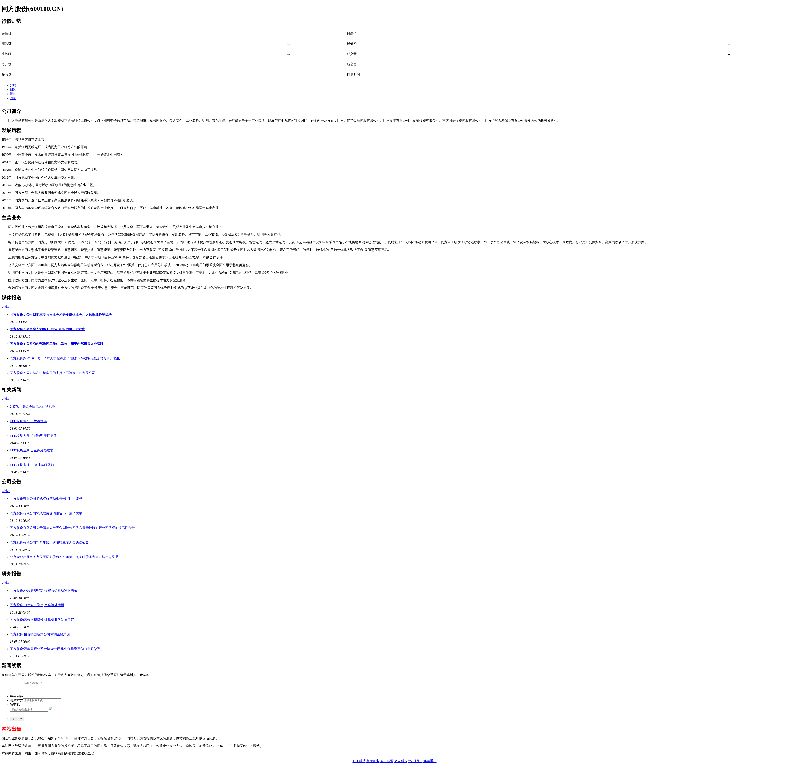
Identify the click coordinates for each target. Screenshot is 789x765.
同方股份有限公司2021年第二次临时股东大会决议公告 (49, 545)
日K (13, 89)
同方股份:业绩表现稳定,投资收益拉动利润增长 (43, 593)
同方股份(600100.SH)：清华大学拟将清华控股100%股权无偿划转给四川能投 (65, 361)
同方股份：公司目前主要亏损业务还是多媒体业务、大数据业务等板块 (61, 318)
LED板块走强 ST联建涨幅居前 (32, 468)
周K (13, 94)
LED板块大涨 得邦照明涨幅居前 (33, 439)
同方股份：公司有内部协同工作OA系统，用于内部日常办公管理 (57, 347)
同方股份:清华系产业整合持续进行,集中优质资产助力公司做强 (55, 652)
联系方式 (16, 703)
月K (13, 98)
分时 (13, 85)
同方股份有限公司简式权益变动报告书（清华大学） (47, 516)
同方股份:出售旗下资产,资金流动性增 (37, 608)
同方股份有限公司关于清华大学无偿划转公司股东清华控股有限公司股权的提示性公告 (72, 531)
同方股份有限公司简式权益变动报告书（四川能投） (47, 502)
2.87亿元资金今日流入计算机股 (32, 410)
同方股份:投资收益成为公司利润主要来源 (40, 637)
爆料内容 (16, 699)
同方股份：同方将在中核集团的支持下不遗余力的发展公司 (52, 376)
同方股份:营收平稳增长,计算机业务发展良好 (42, 623)
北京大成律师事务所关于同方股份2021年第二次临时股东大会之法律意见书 (64, 560)
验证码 (15, 708)
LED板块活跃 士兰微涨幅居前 (31, 453)
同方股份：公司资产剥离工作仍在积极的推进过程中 (47, 332)
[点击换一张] (50, 712)
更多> (6, 310)
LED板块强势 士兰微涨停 (28, 424)
